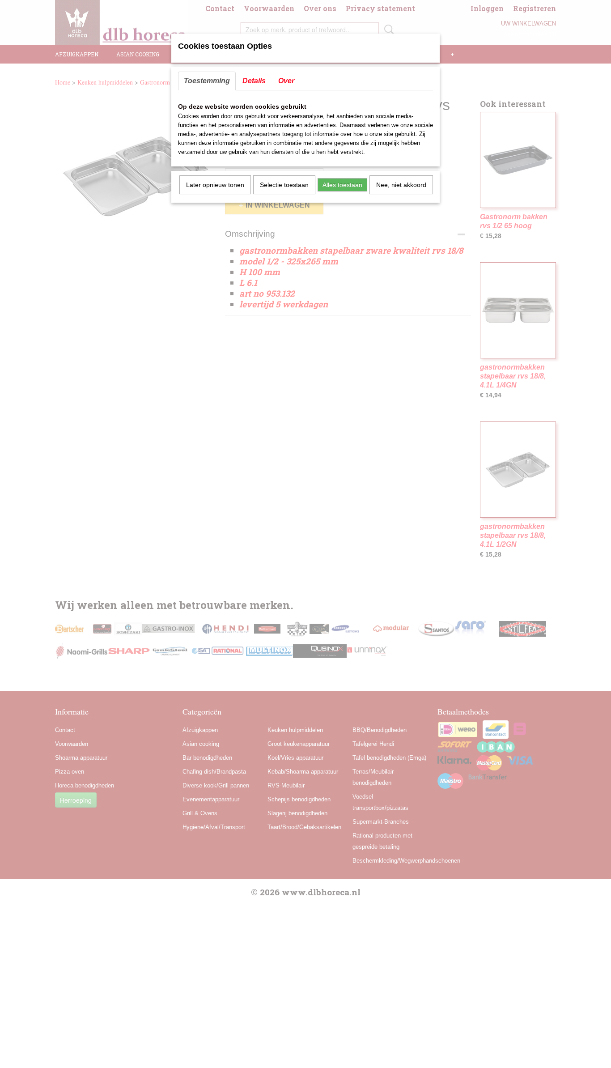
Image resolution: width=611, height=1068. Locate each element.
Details (254, 81)
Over (286, 81)
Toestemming (207, 81)
